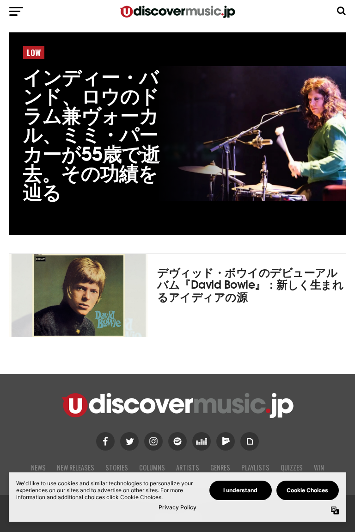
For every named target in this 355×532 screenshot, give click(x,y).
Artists (187, 467)
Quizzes (292, 467)
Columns (152, 467)
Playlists (255, 467)
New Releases (75, 467)
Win (319, 467)
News (38, 467)
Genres (220, 467)
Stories (116, 467)
